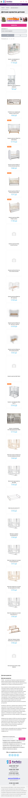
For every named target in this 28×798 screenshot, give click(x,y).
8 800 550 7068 (14, 769)
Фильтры (14, 25)
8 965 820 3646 (13, 773)
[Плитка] (7, 35)
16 (9, 38)
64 (11, 38)
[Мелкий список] (20, 35)
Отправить (22, 738)
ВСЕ (13, 38)
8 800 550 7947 (14, 766)
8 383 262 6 (12, 783)
